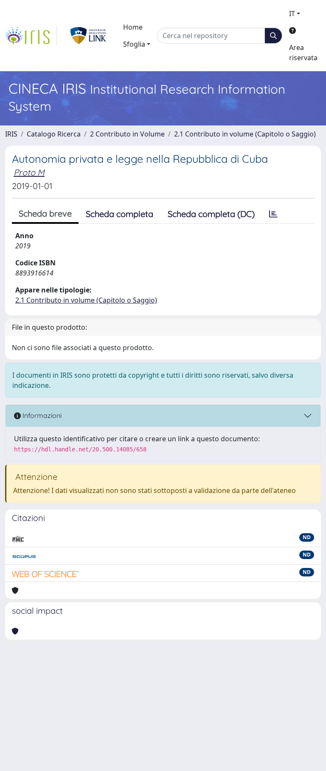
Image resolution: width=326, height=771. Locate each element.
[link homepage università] (88, 35)
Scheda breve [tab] (45, 213)
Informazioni (41, 415)
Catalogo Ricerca (54, 134)
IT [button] (292, 13)
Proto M (29, 172)
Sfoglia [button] (134, 44)
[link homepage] (31, 35)
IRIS (11, 134)
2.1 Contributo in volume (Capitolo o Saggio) (245, 134)
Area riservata (303, 52)
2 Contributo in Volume (127, 134)
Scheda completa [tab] (119, 214)
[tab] (273, 214)
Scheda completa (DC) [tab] (211, 214)
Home (133, 27)
